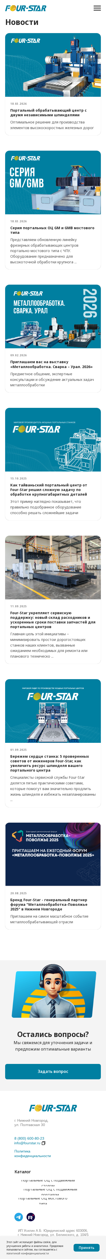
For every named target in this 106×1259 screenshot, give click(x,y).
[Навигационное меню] (97, 8)
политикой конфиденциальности (27, 1253)
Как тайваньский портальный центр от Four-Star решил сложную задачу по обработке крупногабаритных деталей (48, 490)
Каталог (22, 1172)
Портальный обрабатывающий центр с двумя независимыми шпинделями (48, 112)
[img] (18, 1217)
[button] (53, 1071)
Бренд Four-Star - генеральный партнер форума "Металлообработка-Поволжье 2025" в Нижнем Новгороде (48, 904)
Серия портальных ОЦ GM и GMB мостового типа (52, 230)
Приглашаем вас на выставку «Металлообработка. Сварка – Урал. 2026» (51, 364)
